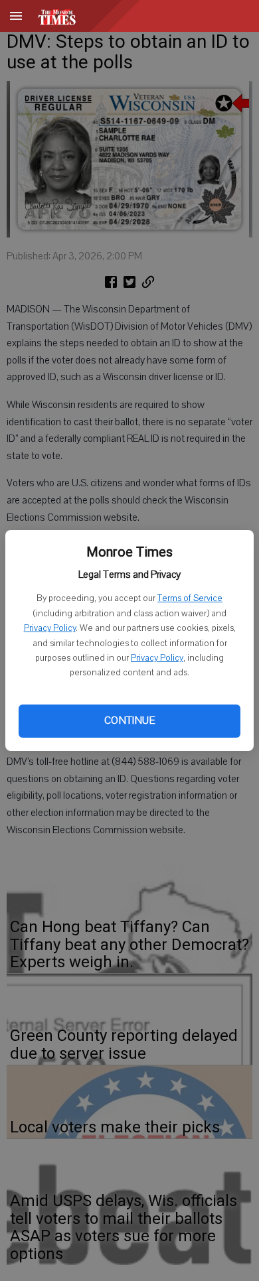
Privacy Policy (50, 628)
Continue (129, 720)
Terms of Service (189, 598)
